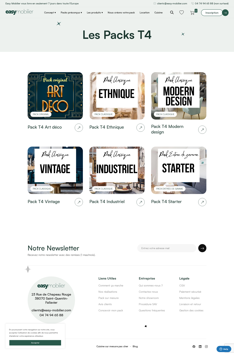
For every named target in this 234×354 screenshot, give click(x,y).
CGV (182, 285)
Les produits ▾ (95, 12)
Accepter (35, 343)
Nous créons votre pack (121, 12)
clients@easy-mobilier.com (172, 3)
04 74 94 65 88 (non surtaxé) (212, 3)
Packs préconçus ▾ (71, 12)
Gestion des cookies (191, 310)
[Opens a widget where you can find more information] (223, 349)
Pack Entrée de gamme (169, 188)
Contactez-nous (148, 291)
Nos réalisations (107, 291)
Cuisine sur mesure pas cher (112, 346)
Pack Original (41, 114)
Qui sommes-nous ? (151, 285)
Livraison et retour (190, 304)
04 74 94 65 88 (51, 315)
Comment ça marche (110, 285)
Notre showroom (149, 298)
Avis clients (105, 304)
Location (145, 12)
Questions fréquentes (152, 310)
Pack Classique (104, 114)
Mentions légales (189, 298)
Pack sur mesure (108, 298)
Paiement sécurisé (190, 291)
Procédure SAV (148, 304)
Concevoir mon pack (110, 310)
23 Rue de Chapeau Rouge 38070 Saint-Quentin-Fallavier (51, 298)
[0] (192, 12)
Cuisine (158, 12)
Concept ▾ (50, 12)
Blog (135, 346)
